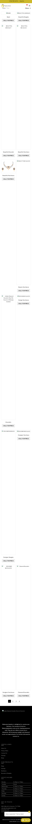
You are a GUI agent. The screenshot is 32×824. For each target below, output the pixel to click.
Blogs (2, 758)
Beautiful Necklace (23, 152)
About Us (3, 748)
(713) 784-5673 (13, 1)
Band (8, 17)
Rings (2, 766)
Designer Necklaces (8, 692)
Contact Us (4, 753)
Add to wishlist (14, 13)
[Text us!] (25, 820)
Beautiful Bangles (23, 17)
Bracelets (8, 422)
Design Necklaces (23, 300)
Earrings (3, 768)
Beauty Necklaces (23, 287)
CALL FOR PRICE (8, 20)
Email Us (22, 1)
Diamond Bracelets (23, 692)
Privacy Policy (4, 750)
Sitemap (3, 755)
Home (3, 8)
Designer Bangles (8, 557)
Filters (27, 8)
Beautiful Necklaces (8, 175)
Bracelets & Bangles (6, 773)
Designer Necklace (23, 435)
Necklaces (3, 771)
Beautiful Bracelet (8, 152)
